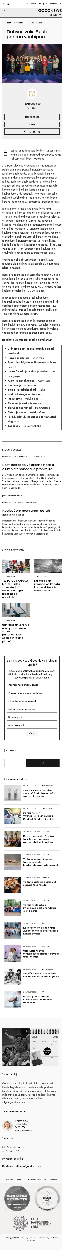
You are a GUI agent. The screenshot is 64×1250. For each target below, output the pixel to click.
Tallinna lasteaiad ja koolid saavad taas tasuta (39, 883)
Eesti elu (12, 456)
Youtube (53, 3)
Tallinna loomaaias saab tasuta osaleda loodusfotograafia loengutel (40, 862)
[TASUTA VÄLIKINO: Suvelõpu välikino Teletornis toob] (16, 1047)
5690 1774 (20, 1127)
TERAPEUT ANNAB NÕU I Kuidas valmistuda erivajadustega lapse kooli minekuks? (15, 589)
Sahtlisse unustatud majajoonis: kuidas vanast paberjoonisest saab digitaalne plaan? (15, 633)
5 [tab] (17, 1209)
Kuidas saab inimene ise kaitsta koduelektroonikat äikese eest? (47, 585)
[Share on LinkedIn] (34, 131)
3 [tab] (11, 1209)
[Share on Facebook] (24, 131)
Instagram (43, 3)
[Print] (39, 131)
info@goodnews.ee (13, 1147)
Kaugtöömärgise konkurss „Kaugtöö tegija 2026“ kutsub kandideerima (40, 930)
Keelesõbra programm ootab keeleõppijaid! (26, 513)
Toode (36, 117)
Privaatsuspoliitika (12, 1159)
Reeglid (20, 1179)
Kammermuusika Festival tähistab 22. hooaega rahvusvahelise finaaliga (38, 839)
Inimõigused (47, 785)
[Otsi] (43, 763)
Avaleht (9, 1179)
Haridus (45, 877)
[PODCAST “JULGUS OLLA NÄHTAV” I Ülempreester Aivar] (44, 1047)
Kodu (9, 23)
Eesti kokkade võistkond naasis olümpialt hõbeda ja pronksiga (28, 467)
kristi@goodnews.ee (23, 1130)
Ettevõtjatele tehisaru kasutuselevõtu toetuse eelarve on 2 (37, 999)
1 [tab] (5, 1209)
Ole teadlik (47, 808)
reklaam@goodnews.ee (28, 1166)
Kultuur (45, 831)
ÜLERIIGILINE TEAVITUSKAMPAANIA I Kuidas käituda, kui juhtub (38, 816)
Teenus (19, 23)
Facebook (31, 3)
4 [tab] (14, 1209)
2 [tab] (8, 1209)
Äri (14, 23)
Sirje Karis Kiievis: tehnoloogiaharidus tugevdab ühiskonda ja (41, 953)
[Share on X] (29, 131)
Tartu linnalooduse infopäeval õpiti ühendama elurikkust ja (40, 907)
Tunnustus (22, 456)
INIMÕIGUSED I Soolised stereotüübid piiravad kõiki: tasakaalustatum (39, 793)
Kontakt (54, 1179)
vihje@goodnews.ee (13, 1102)
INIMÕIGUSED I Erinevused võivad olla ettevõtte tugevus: (41, 975)
